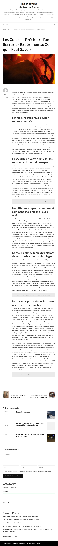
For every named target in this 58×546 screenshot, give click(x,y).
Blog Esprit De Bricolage (29, 7)
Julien (5, 94)
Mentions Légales (7, 543)
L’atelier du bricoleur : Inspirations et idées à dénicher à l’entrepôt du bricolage (30, 424)
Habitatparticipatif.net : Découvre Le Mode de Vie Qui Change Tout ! (21, 516)
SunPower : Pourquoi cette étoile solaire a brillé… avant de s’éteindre (21, 519)
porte (45, 232)
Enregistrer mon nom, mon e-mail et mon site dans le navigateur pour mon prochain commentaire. (28, 471)
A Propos (38, 543)
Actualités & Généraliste (9, 487)
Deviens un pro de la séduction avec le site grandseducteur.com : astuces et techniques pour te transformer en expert (27, 530)
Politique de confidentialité (28, 543)
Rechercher (6, 502)
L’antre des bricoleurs (23, 412)
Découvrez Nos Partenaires (10, 536)
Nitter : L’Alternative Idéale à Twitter (12, 522)
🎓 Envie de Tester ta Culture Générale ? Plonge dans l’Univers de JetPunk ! (22, 526)
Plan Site (19, 543)
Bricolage (15, 34)
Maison (5, 495)
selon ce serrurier (34, 125)
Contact (14, 543)
